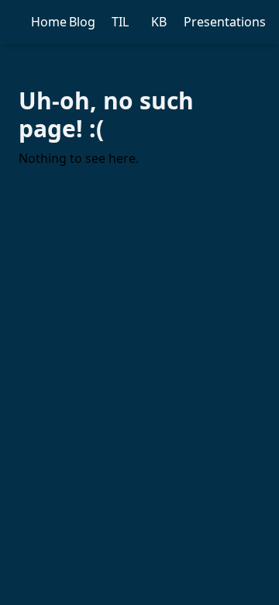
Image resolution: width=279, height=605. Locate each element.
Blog (82, 21)
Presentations (225, 21)
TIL (120, 21)
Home (49, 21)
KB (159, 21)
